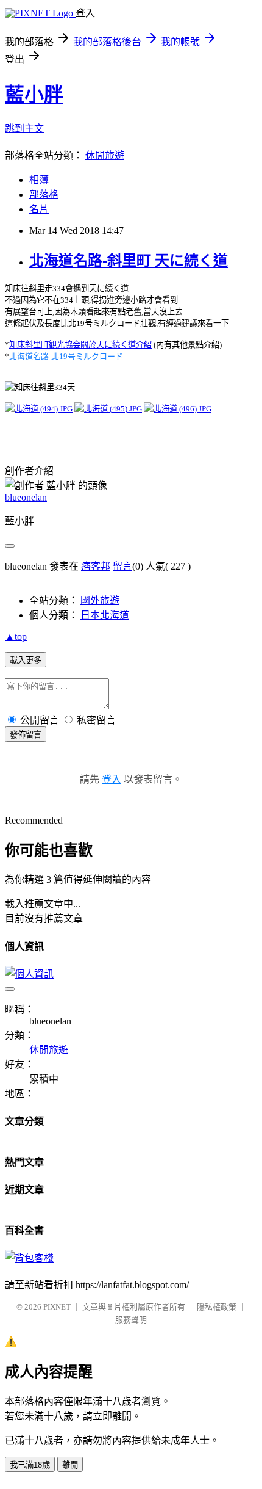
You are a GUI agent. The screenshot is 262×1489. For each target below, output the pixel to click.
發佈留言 (25, 734)
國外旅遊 (99, 600)
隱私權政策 (216, 1306)
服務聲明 (131, 1319)
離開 (70, 1464)
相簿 (39, 180)
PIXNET (57, 1306)
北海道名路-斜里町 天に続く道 (128, 261)
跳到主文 (24, 128)
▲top (16, 636)
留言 (122, 566)
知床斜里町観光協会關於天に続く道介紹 (80, 344)
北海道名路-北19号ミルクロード (66, 356)
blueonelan (26, 497)
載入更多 (25, 660)
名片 (39, 209)
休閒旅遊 (104, 155)
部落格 (43, 194)
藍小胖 (34, 95)
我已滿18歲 (30, 1464)
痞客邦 (95, 566)
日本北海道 (104, 615)
